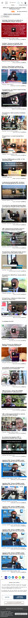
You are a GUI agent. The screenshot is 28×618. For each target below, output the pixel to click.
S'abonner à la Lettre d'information (14, 608)
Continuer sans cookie (19, 597)
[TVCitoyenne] (13, 2)
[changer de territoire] (18, 3)
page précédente (23, 11)
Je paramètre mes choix (21, 613)
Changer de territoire (23, 5)
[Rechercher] (22, 3)
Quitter (7, 597)
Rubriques (6, 16)
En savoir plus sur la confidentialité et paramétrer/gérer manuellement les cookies (14, 603)
